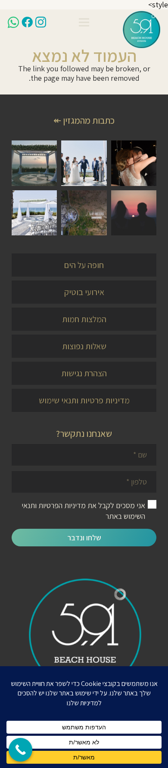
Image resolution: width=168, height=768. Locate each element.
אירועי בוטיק (84, 292)
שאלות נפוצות (84, 346)
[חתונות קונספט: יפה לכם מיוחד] (83, 212)
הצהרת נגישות (84, 373)
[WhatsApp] (13, 22)
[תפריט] (84, 22)
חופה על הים (84, 265)
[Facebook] (27, 21)
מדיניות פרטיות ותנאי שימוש (84, 400)
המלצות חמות (84, 319)
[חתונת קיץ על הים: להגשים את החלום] (34, 212)
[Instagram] (40, 22)
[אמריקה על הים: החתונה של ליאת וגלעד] (83, 163)
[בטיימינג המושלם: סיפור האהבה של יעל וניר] (133, 163)
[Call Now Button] (20, 750)
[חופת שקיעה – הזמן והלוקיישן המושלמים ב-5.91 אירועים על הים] (133, 212)
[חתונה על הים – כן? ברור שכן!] (34, 163)
